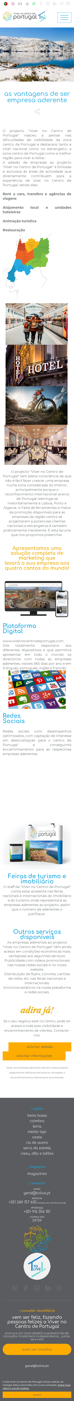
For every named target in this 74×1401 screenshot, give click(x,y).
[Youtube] (61, 4)
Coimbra (37, 1121)
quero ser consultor (37, 1349)
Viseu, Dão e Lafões (37, 1153)
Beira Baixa (37, 1115)
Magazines (37, 1174)
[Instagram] (47, 4)
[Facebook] (40, 4)
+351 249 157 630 (22, 1202)
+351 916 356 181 (37, 1212)
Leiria (37, 1126)
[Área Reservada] (27, 3)
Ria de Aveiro (37, 1143)
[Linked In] (54, 4)
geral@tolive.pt (37, 1193)
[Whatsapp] (34, 4)
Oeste (37, 1137)
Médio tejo (37, 1132)
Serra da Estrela (37, 1148)
